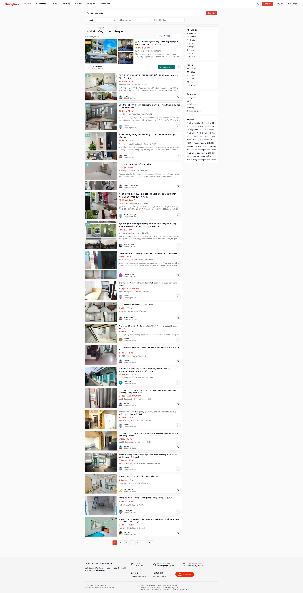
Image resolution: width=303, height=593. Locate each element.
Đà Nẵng (66, 4)
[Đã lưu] (258, 4)
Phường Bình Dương (201, 130)
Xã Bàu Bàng (201, 160)
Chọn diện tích (160, 20)
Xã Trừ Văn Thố (200, 156)
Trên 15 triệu (191, 33)
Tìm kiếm (211, 13)
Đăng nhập (292, 4)
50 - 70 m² (191, 75)
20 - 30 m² (191, 82)
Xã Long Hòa (201, 146)
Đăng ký (279, 4)
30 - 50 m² (191, 79)
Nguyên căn (191, 104)
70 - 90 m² (191, 72)
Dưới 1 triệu (191, 57)
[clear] (114, 20)
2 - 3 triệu (190, 50)
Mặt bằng (190, 107)
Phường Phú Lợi (200, 126)
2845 (150, 543)
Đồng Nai (91, 4)
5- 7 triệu (190, 43)
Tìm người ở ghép (194, 111)
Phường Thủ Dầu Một (201, 123)
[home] (11, 4)
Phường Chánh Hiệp (201, 136)
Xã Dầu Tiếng (200, 140)
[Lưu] (178, 67)
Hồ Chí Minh (41, 4)
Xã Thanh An (201, 150)
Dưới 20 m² (191, 85)
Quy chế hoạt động (138, 576)
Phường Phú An (200, 133)
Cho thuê (88, 28)
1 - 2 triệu (190, 53)
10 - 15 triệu (191, 37)
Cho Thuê (27, 4)
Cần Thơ (78, 4)
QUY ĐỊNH (135, 573)
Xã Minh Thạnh (200, 143)
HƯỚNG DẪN (158, 573)
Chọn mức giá (125, 20)
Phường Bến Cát (201, 153)
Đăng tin (267, 4)
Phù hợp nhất (164, 36)
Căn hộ (189, 101)
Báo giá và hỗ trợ (159, 576)
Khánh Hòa (105, 4)
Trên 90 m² (191, 69)
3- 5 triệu (190, 47)
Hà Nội (54, 4)
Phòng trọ (90, 20)
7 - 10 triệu (191, 40)
